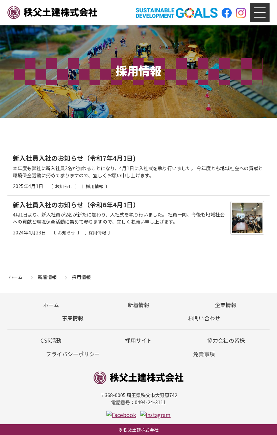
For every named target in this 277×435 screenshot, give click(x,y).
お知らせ (64, 186)
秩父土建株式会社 (52, 13)
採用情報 (94, 186)
